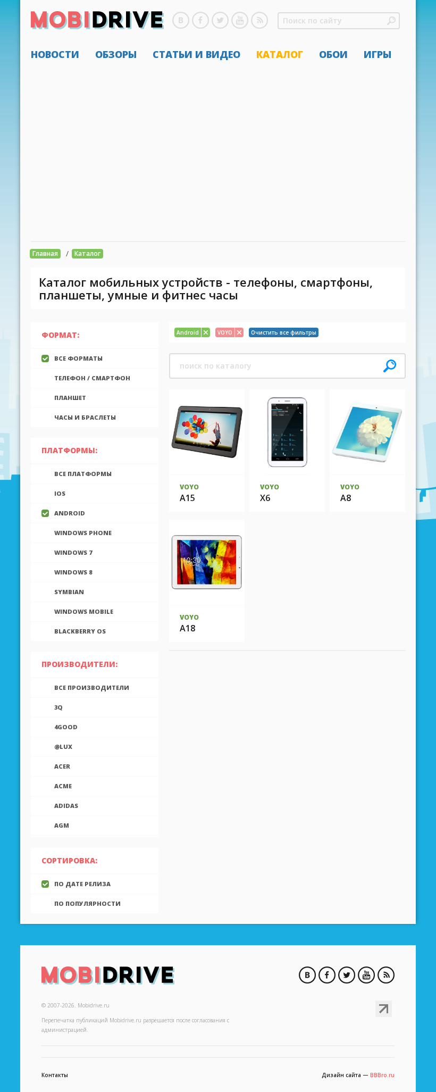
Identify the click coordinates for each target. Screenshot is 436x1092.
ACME (63, 786)
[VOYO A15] (207, 432)
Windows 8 (73, 572)
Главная (45, 253)
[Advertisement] (218, 150)
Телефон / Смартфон (92, 378)
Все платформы (83, 474)
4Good (66, 727)
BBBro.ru (382, 1075)
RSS (259, 20)
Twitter (220, 20)
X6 (265, 498)
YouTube (239, 20)
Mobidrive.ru (97, 21)
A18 (187, 628)
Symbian (69, 592)
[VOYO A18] (207, 562)
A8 (345, 498)
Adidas (66, 806)
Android (69, 513)
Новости (55, 54)
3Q (58, 707)
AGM (61, 825)
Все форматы (78, 358)
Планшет (70, 398)
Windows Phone (83, 533)
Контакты (54, 1075)
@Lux (63, 747)
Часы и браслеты (85, 417)
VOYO (189, 486)
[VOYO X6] (287, 432)
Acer (62, 766)
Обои (333, 54)
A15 (187, 498)
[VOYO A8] (367, 432)
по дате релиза (82, 884)
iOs (59, 493)
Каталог (279, 54)
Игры (377, 54)
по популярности (87, 903)
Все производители (91, 687)
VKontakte (180, 20)
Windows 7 (73, 552)
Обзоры (116, 54)
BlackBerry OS (80, 631)
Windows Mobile (83, 611)
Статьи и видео (196, 54)
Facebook (200, 20)
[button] (391, 20)
